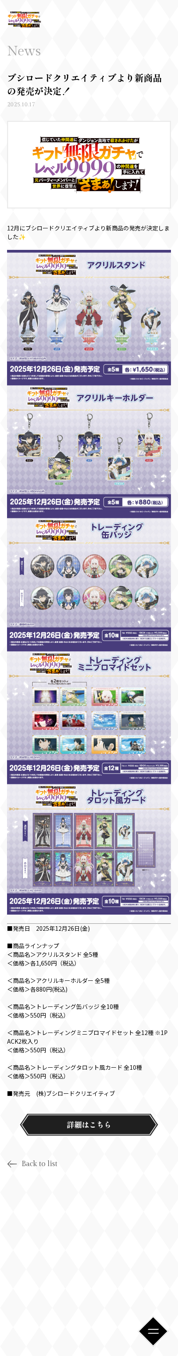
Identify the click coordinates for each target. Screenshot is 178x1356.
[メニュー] (153, 1331)
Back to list (39, 1164)
